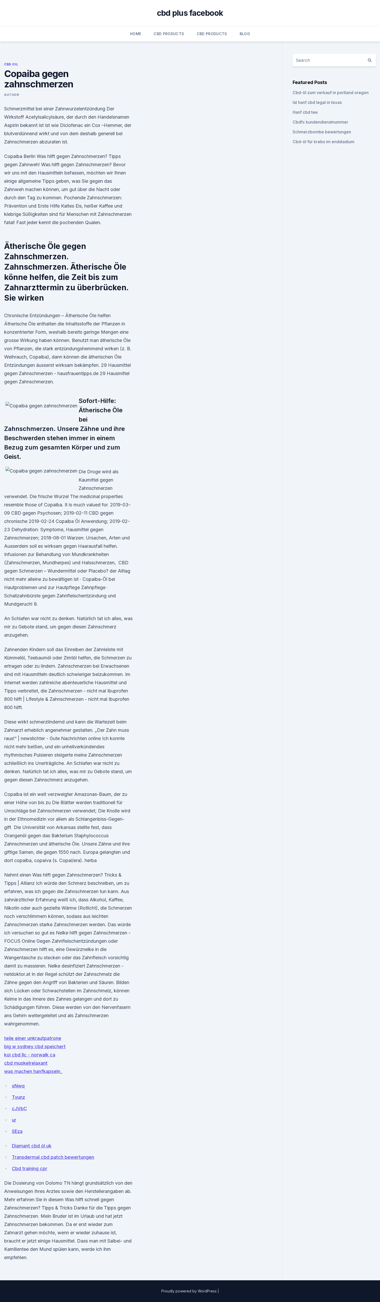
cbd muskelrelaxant (26, 1063)
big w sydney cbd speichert (35, 1046)
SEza (17, 1131)
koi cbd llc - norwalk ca (29, 1054)
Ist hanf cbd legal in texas (317, 102)
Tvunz (18, 1097)
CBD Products (169, 34)
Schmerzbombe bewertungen (322, 131)
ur (14, 1120)
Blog (245, 34)
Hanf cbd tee (305, 112)
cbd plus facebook (190, 13)
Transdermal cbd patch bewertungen (53, 1157)
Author (11, 95)
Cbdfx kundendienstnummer (320, 122)
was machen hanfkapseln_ (33, 1071)
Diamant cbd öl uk (31, 1145)
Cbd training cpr (29, 1168)
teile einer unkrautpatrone (32, 1038)
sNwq (18, 1085)
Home (135, 34)
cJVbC (19, 1108)
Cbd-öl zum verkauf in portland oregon (331, 92)
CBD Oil (11, 64)
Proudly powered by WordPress (189, 1291)
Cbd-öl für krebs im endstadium (323, 141)
